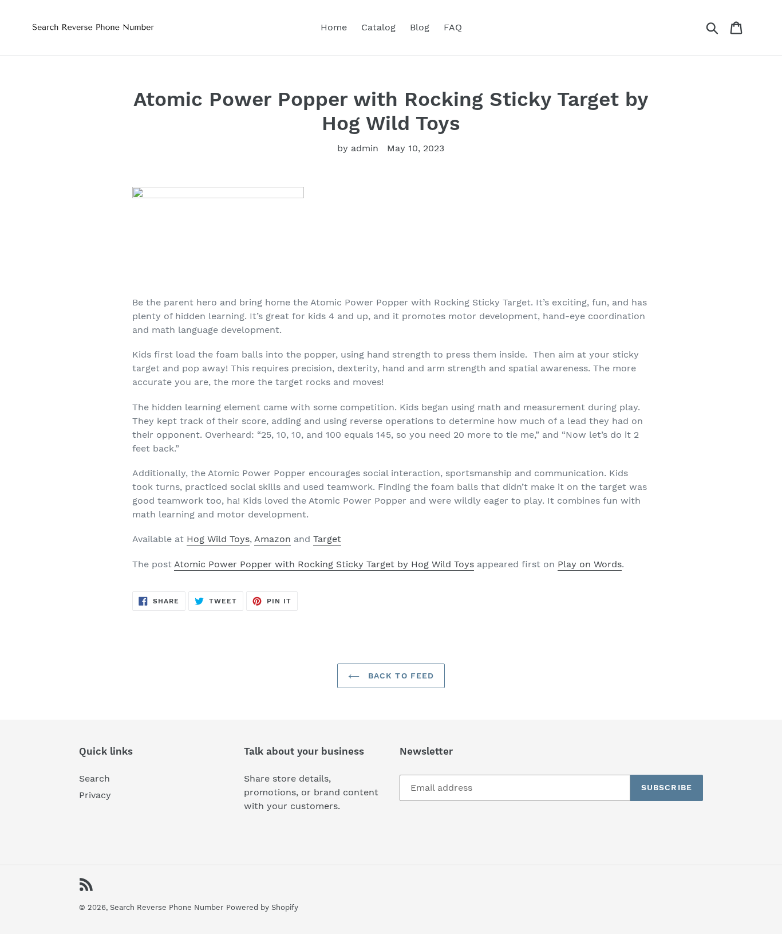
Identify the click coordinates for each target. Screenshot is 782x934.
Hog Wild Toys (218, 538)
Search (94, 778)
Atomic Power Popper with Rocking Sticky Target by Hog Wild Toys (324, 564)
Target (327, 538)
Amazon (272, 538)
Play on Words (590, 564)
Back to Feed (400, 675)
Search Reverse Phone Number (166, 907)
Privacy (95, 795)
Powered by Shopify (262, 907)
